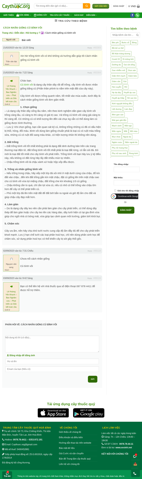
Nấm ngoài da (131, 142)
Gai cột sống (129, 65)
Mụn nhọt (116, 137)
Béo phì (115, 42)
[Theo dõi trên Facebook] (132, 15)
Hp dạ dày (116, 92)
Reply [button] (90, 48)
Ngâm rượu (117, 142)
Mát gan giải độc (119, 120)
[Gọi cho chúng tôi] (137, 15)
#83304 (97, 72)
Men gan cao (117, 114)
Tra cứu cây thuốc (60, 15)
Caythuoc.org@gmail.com (24, 444)
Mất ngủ (128, 126)
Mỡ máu (133, 131)
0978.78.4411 (19, 439)
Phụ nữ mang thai (120, 148)
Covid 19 (116, 59)
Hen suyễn (116, 87)
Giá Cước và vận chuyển (71, 453)
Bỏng (134, 42)
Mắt (125, 131)
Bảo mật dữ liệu (67, 448)
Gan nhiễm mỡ (118, 70)
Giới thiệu (8, 15)
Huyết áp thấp (118, 98)
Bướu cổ (125, 42)
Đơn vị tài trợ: (117, 447)
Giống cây (42, 15)
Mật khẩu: (118, 177)
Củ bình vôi (26, 84)
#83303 (97, 47)
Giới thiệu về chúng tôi (70, 432)
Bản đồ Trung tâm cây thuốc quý (75, 459)
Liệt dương (116, 109)
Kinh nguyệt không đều (122, 103)
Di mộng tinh (128, 59)
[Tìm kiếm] (86, 6)
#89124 (97, 278)
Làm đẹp (128, 109)
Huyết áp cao (129, 92)
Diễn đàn (90, 15)
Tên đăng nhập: (121, 164)
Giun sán (132, 70)
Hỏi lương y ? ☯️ (35, 33)
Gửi (92, 379)
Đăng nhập (125, 210)
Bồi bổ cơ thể (118, 48)
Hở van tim (132, 98)
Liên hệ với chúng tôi (69, 464)
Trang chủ (7, 33)
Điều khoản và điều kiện (71, 437)
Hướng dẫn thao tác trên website (75, 443)
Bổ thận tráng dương (121, 53)
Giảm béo (132, 76)
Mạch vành (117, 126)
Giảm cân (116, 81)
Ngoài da (127, 137)
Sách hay (79, 15)
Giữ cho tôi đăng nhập (128, 191)
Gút (124, 81)
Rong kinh (133, 153)
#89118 (97, 251)
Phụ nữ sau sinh (119, 153)
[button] (118, 6)
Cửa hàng (24, 15)
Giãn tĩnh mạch (118, 76)
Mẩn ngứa (116, 131)
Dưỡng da (116, 65)
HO (125, 87)
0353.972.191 (35, 439)
